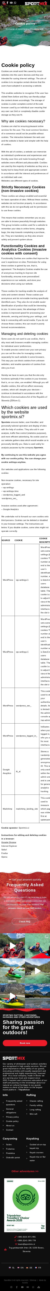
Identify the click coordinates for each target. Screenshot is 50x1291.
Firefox (4, 853)
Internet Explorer (9, 846)
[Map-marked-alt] (39, 1287)
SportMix (7, 1280)
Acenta (25, 1283)
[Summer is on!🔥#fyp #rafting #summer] (37, 945)
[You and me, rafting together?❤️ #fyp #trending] (37, 971)
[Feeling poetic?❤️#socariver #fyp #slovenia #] (12, 945)
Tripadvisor (24, 1090)
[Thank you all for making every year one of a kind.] (37, 996)
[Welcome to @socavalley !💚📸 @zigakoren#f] (12, 971)
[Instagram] (11, 1287)
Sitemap (33, 1280)
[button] (4, 3)
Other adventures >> (25, 1171)
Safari (4, 849)
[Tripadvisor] (28, 1287)
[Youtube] (22, 1287)
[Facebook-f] (17, 1287)
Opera (4, 857)
